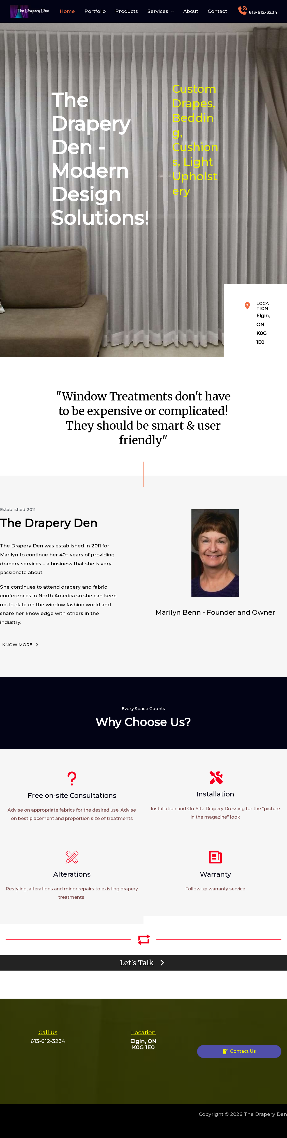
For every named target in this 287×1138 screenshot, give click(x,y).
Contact (217, 11)
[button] (21, 645)
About (190, 11)
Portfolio (95, 11)
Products (126, 11)
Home (67, 11)
